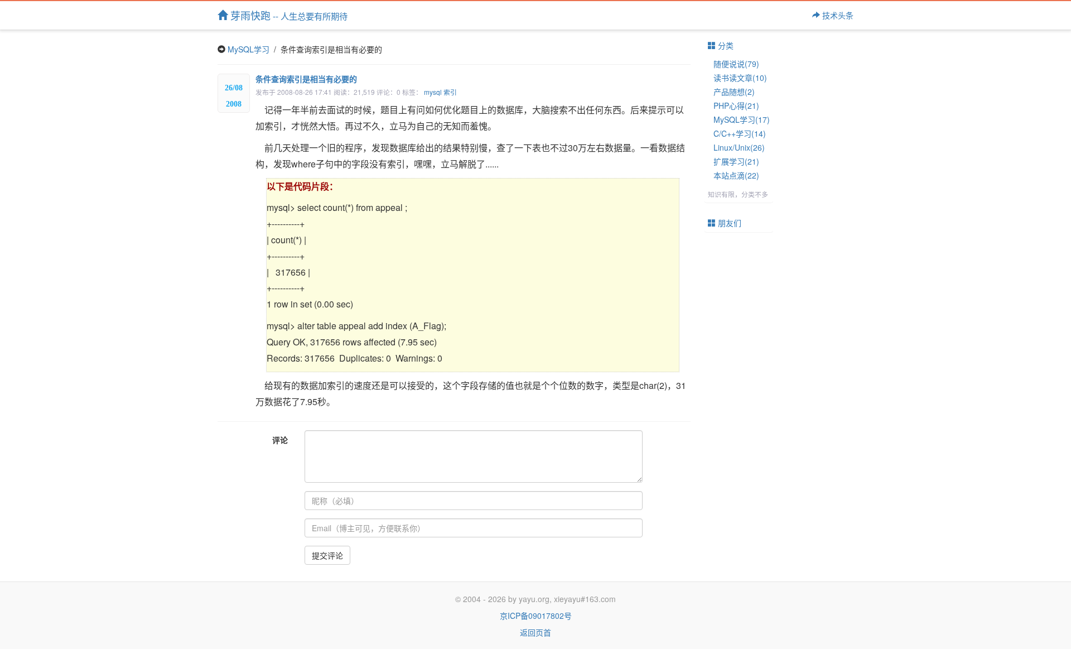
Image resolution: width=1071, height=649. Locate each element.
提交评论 (327, 555)
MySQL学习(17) (741, 119)
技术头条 (836, 15)
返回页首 (535, 632)
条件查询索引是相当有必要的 (306, 78)
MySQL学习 (248, 49)
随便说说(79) (736, 63)
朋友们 (728, 222)
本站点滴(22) (736, 175)
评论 (280, 439)
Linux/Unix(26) (739, 147)
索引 (450, 92)
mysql (433, 92)
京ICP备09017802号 (536, 615)
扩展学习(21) (736, 161)
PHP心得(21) (736, 105)
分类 (725, 45)
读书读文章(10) (740, 77)
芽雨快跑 (288, 15)
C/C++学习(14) (739, 133)
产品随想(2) (734, 91)
